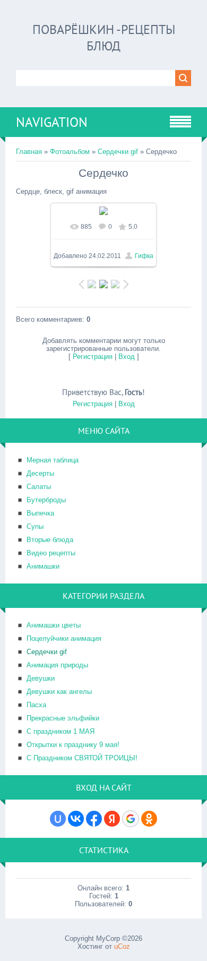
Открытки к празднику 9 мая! (73, 745)
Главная (29, 152)
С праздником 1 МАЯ (60, 731)
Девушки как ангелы (59, 692)
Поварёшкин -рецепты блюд (103, 37)
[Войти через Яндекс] (112, 819)
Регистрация (93, 357)
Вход (126, 357)
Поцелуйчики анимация (64, 638)
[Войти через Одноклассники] (149, 819)
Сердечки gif (118, 152)
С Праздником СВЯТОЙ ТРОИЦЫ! (82, 758)
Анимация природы (57, 665)
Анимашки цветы (54, 625)
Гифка (144, 256)
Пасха (36, 705)
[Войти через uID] (58, 819)
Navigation (52, 122)
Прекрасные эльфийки (63, 718)
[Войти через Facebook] (94, 819)
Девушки (41, 678)
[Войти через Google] (130, 818)
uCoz (122, 946)
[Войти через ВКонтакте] (76, 819)
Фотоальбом (70, 152)
